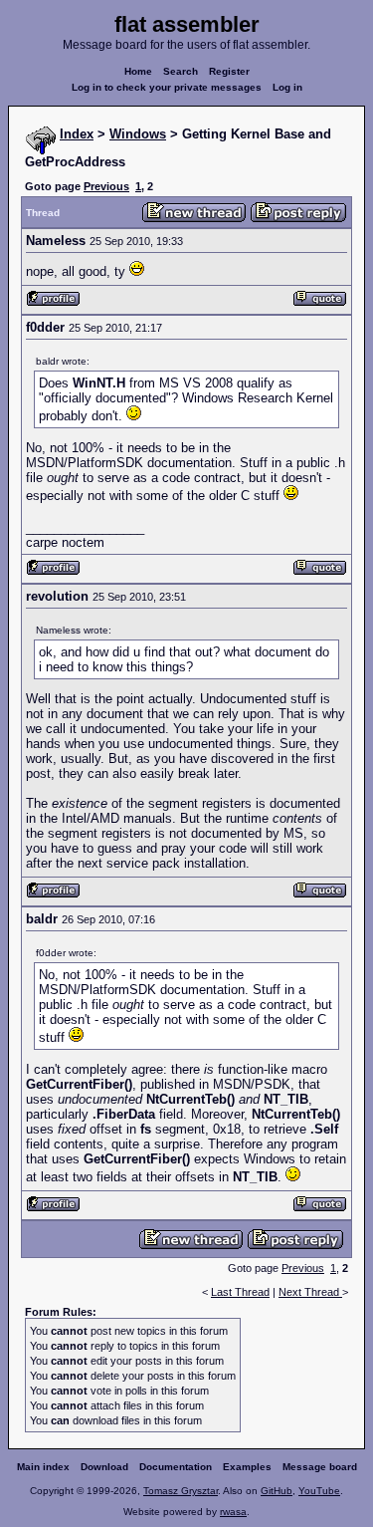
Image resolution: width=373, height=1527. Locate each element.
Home (138, 71)
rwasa (233, 1511)
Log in (287, 87)
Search (180, 71)
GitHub (276, 1490)
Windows (137, 134)
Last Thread (240, 1292)
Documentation (175, 1466)
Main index (43, 1466)
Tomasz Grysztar (180, 1490)
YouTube (319, 1490)
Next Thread (310, 1292)
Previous (106, 186)
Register (229, 71)
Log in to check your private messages (167, 87)
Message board (319, 1466)
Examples (247, 1466)
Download (104, 1466)
